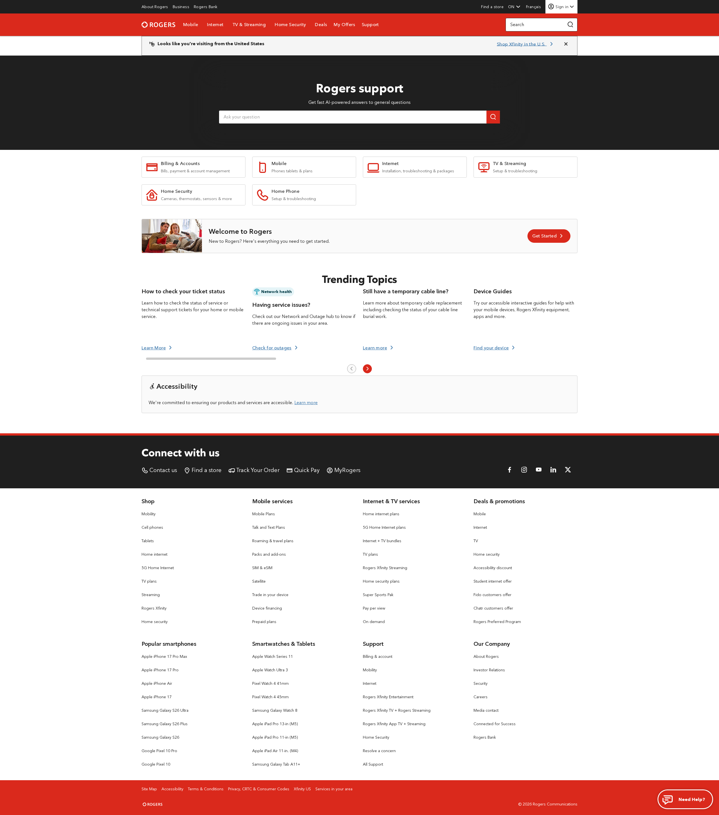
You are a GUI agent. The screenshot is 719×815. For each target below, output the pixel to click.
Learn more (306, 403)
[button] (514, 6)
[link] (154, 6)
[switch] (534, 7)
